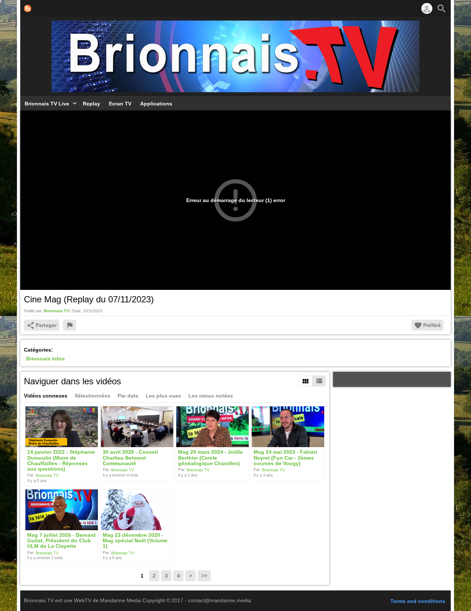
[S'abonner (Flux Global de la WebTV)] (27, 8)
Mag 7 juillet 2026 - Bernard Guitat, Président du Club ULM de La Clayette (61, 540)
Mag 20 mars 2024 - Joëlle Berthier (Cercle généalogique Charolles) (210, 458)
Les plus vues (163, 396)
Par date (128, 396)
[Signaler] (69, 325)
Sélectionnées (92, 396)
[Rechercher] (441, 8)
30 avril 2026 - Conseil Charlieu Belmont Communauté (130, 458)
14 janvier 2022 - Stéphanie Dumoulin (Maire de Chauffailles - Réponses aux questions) (61, 460)
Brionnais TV (47, 475)
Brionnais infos (45, 359)
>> (204, 576)
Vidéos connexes (45, 396)
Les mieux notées (210, 396)
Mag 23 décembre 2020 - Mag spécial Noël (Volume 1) (135, 540)
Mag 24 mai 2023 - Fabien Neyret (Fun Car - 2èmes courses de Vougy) (285, 458)
